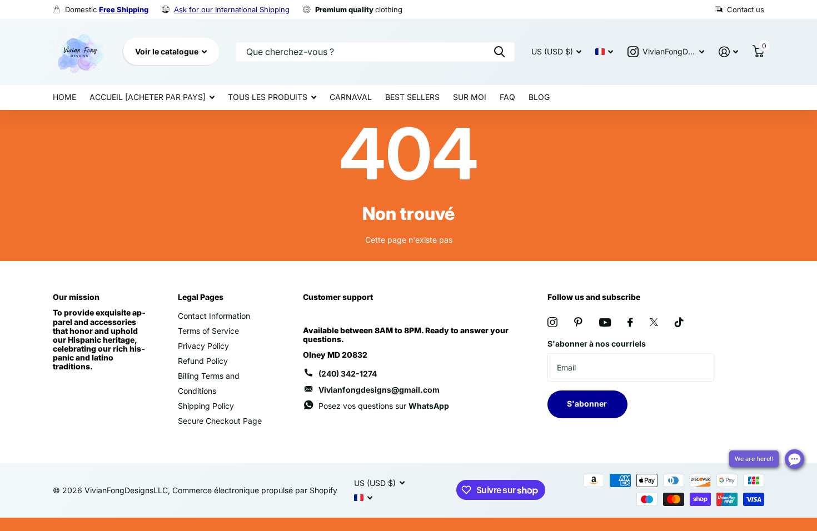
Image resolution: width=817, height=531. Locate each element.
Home (64, 97)
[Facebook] (630, 322)
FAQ (507, 97)
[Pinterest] (578, 322)
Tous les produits (267, 97)
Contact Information (214, 315)
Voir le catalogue (167, 51)
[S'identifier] (728, 51)
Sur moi (469, 97)
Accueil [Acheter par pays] (147, 97)
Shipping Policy (206, 405)
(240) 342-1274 (347, 373)
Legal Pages (200, 297)
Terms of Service (208, 330)
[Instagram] (552, 322)
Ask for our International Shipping (232, 9)
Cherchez (499, 52)
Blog (539, 97)
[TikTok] (679, 322)
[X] (654, 322)
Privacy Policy (203, 345)
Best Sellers (412, 97)
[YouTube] (605, 322)
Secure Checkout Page (220, 420)
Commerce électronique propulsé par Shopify (254, 490)
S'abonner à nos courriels (596, 343)
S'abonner (588, 403)
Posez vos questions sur (383, 405)
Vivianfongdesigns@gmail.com (379, 389)
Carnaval (351, 97)
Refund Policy (203, 360)
